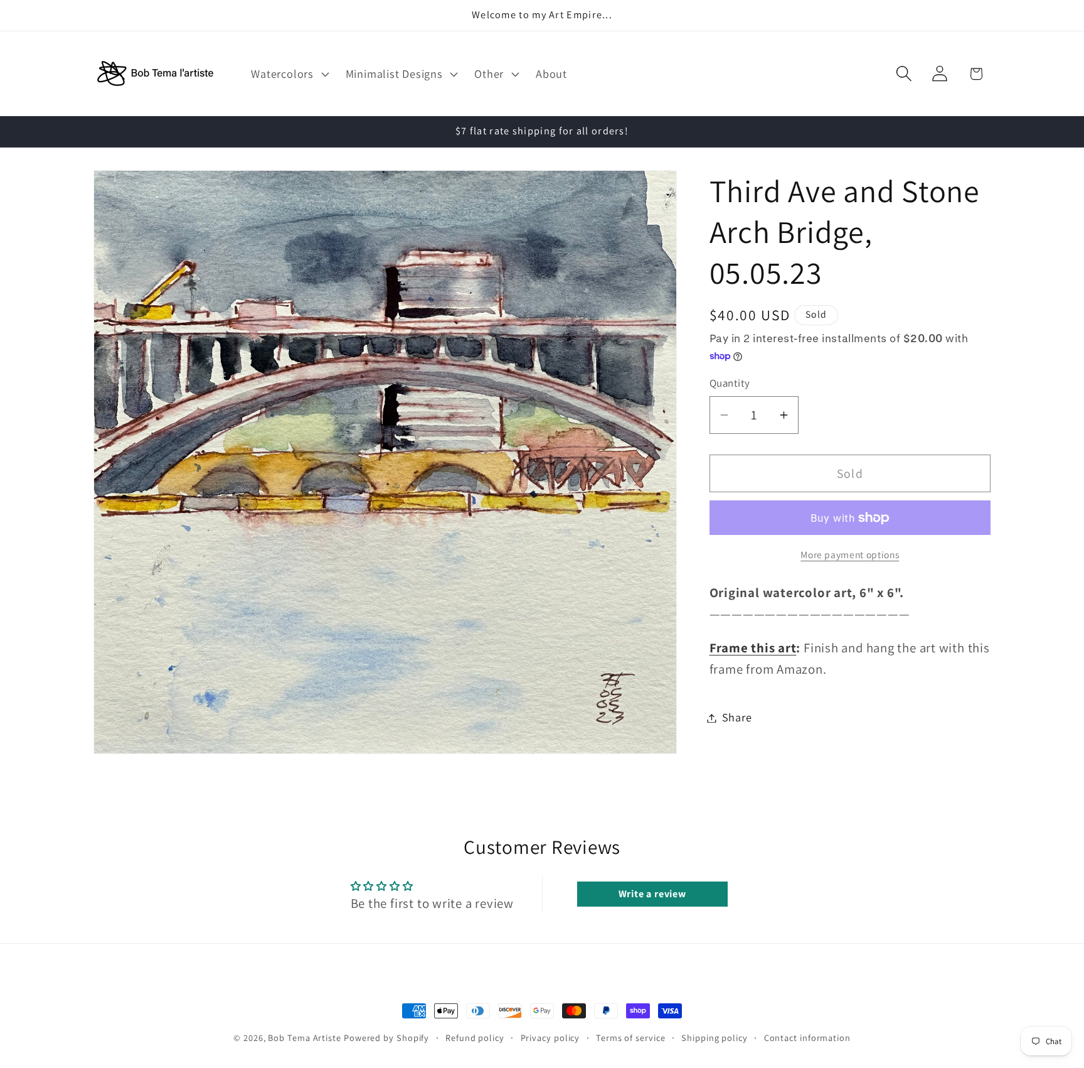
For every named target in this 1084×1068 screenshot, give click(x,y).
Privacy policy (550, 1038)
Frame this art (753, 647)
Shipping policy (714, 1038)
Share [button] (737, 717)
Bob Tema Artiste (304, 1038)
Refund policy (474, 1038)
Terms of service (631, 1038)
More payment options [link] (849, 554)
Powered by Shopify (386, 1038)
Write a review (652, 893)
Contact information (807, 1038)
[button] (289, 73)
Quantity (729, 383)
